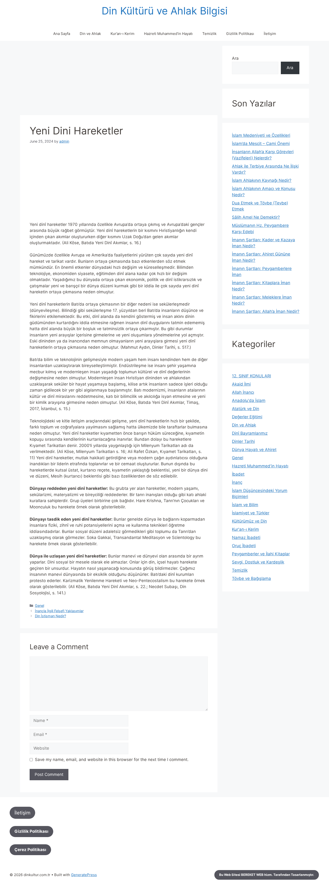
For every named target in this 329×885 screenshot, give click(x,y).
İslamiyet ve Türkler (250, 513)
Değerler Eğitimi (247, 416)
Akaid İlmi (241, 384)
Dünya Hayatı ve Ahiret (254, 449)
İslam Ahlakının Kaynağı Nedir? (261, 180)
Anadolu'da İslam (248, 400)
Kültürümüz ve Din (249, 521)
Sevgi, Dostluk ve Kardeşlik (258, 562)
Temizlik (209, 33)
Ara (235, 58)
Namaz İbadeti (246, 537)
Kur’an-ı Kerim (122, 33)
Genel (39, 605)
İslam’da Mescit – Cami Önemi (261, 143)
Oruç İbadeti (244, 545)
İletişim (270, 33)
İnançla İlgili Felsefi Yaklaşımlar (59, 611)
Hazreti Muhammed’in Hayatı (168, 33)
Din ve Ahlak (90, 33)
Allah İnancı (243, 392)
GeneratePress (84, 874)
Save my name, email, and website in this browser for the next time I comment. (112, 759)
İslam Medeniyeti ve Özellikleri (261, 135)
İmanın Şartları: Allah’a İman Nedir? (265, 311)
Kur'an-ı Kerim (245, 529)
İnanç (237, 482)
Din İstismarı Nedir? (50, 616)
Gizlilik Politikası (240, 33)
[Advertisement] (118, 79)
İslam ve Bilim (245, 504)
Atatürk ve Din (245, 408)
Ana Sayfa (61, 33)
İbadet (238, 474)
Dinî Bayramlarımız (250, 433)
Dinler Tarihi (243, 441)
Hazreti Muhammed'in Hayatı (260, 466)
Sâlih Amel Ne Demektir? (256, 217)
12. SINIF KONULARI (251, 376)
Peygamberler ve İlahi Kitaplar (261, 553)
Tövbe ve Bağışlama (251, 578)
